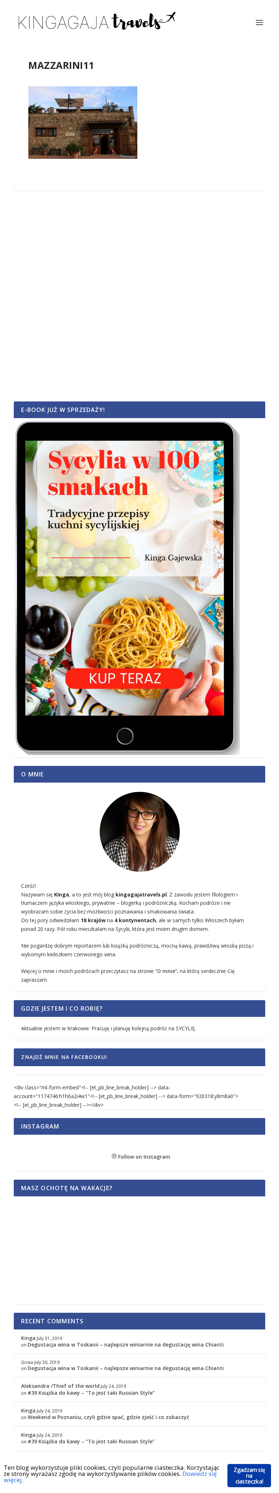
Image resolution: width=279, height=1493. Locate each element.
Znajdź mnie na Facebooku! (64, 1056)
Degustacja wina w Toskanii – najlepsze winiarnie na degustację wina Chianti (126, 1344)
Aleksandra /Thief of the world (60, 1385)
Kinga (28, 1338)
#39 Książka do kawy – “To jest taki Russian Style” (91, 1392)
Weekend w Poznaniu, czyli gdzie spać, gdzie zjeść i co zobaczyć (108, 1417)
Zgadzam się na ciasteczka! (249, 1475)
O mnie (166, 971)
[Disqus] (139, 304)
